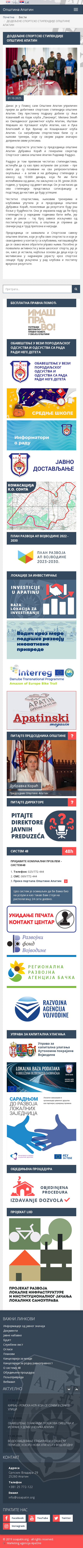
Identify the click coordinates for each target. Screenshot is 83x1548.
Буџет (7, 1340)
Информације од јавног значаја (24, 1326)
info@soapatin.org (22, 1497)
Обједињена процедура (18, 1372)
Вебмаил (9, 1382)
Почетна (8, 17)
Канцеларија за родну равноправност (28, 1363)
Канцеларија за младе (17, 1358)
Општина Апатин (18, 9)
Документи (10, 1330)
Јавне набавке (12, 1335)
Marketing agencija (18, 1543)
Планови (9, 1354)
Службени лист (13, 1344)
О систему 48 (12, 1368)
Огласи (8, 1349)
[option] (41, 1405)
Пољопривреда (13, 1377)
